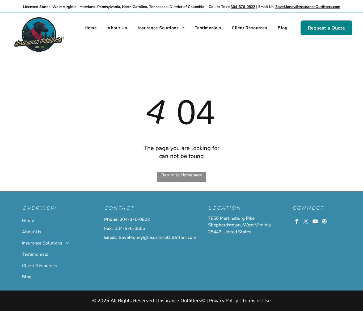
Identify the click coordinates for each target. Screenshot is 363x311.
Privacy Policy (223, 300)
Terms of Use (256, 300)
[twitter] (306, 222)
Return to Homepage (181, 175)
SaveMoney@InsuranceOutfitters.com (157, 237)
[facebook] (297, 222)
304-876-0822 (135, 219)
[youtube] (315, 222)
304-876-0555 (130, 228)
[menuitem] (90, 28)
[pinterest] (324, 222)
